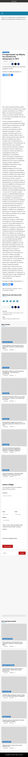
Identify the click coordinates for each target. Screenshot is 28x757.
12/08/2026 (11, 476)
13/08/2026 (11, 452)
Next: (11, 317)
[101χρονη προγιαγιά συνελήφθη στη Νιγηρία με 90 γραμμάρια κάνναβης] (14, 710)
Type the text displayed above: (9, 538)
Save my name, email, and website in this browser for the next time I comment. (12, 526)
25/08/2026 (11, 748)
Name (3, 511)
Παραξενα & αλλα (6, 716)
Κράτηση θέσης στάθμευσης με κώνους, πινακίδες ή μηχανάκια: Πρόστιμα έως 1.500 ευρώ (13, 424)
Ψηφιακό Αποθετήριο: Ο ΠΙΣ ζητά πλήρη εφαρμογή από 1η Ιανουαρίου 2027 (12, 474)
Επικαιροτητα (6, 52)
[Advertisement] (14, 35)
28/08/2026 (11, 349)
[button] (2, 13)
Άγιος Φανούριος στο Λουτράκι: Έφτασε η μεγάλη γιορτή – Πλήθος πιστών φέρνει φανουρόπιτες (12, 670)
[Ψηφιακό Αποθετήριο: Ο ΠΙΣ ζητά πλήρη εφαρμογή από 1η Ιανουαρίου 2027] (14, 463)
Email (16, 511)
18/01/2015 (11, 61)
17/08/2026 (11, 426)
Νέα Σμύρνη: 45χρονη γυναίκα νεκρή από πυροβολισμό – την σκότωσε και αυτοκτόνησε (13, 372)
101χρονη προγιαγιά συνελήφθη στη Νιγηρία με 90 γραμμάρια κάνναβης (13, 720)
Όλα (11, 342)
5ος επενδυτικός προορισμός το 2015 (13, 288)
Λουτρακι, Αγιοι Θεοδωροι (8, 665)
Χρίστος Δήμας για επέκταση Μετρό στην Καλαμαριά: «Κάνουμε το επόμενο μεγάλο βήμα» (13, 347)
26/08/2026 (11, 672)
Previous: (12, 312)
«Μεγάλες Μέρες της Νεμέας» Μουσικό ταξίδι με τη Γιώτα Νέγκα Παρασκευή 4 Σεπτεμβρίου (13, 695)
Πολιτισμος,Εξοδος (7, 691)
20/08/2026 (11, 401)
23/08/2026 (11, 375)
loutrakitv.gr (5, 61)
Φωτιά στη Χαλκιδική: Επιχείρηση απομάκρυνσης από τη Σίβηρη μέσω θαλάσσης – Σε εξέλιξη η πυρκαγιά (11, 449)
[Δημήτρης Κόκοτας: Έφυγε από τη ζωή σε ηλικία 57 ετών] (14, 735)
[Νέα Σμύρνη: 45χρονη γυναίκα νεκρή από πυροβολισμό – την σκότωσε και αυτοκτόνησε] (14, 361)
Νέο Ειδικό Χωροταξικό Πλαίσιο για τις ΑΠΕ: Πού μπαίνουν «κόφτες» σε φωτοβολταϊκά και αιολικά (13, 398)
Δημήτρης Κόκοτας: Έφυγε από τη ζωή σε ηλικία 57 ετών (12, 746)
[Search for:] (10, 553)
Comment (5, 492)
